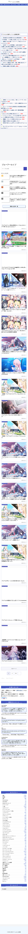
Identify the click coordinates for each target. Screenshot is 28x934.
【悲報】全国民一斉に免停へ (9, 66)
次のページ (14, 668)
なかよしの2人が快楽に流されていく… (11, 113)
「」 (19, 690)
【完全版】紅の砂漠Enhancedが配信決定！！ (12, 37)
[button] (25, 168)
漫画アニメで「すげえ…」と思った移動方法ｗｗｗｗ (14, 103)
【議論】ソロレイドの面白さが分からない (12, 119)
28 (15, 673)
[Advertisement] (14, 82)
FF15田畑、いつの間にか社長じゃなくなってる (13, 39)
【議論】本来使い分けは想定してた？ (11, 121)
